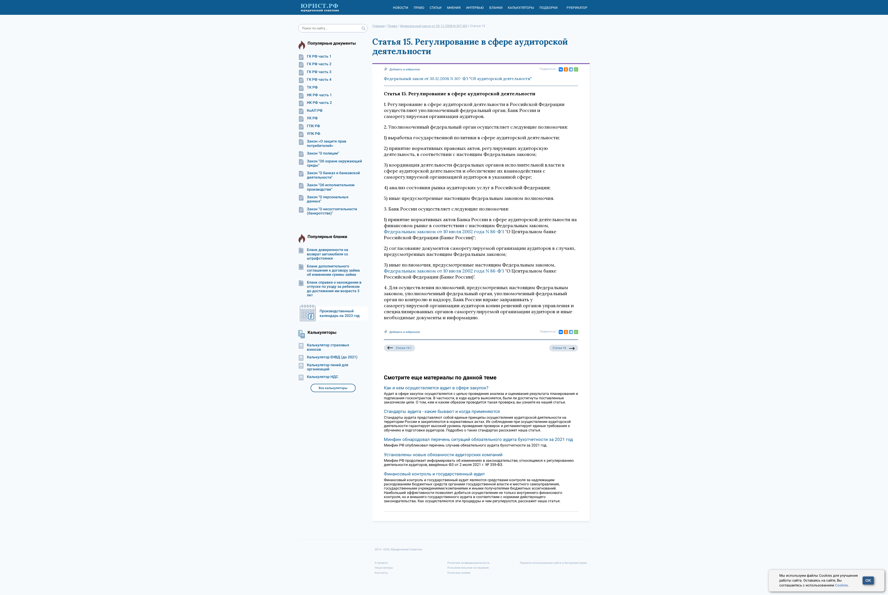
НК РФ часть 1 (319, 95)
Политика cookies (458, 572)
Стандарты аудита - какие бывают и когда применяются (442, 411)
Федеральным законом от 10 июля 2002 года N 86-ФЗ (444, 231)
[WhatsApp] (576, 69)
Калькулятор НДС (322, 377)
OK (868, 580)
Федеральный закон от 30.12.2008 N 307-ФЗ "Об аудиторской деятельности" (458, 78)
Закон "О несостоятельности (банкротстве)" (332, 211)
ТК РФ (312, 87)
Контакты (381, 572)
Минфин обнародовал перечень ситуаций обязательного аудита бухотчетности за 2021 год (478, 439)
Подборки (549, 7)
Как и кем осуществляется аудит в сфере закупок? (436, 387)
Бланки (496, 7)
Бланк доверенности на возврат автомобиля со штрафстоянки (327, 254)
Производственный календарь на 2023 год (340, 313)
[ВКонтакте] (561, 69)
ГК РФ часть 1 (319, 56)
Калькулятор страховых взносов (328, 347)
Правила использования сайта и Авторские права (553, 562)
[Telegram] (571, 69)
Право (419, 7)
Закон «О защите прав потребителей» (326, 143)
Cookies (841, 585)
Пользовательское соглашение (468, 567)
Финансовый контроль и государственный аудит (434, 474)
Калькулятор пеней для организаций (327, 367)
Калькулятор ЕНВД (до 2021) (332, 357)
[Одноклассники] (566, 69)
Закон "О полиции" (323, 153)
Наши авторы (384, 567)
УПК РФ (313, 134)
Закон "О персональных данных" (327, 199)
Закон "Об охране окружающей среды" (334, 163)
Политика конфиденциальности (468, 562)
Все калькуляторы (333, 388)
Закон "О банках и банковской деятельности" (333, 175)
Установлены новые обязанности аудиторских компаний (443, 454)
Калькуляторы (521, 7)
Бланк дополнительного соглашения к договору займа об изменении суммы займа (333, 270)
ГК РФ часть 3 (319, 72)
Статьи (435, 7)
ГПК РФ (313, 126)
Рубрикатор (577, 7)
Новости (400, 7)
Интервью (475, 7)
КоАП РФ (315, 110)
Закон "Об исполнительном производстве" (331, 187)
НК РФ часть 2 (319, 103)
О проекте (381, 562)
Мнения (454, 7)
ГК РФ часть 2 (319, 64)
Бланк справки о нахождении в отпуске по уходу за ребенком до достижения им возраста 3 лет (334, 288)
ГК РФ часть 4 (319, 79)
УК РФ (312, 118)
